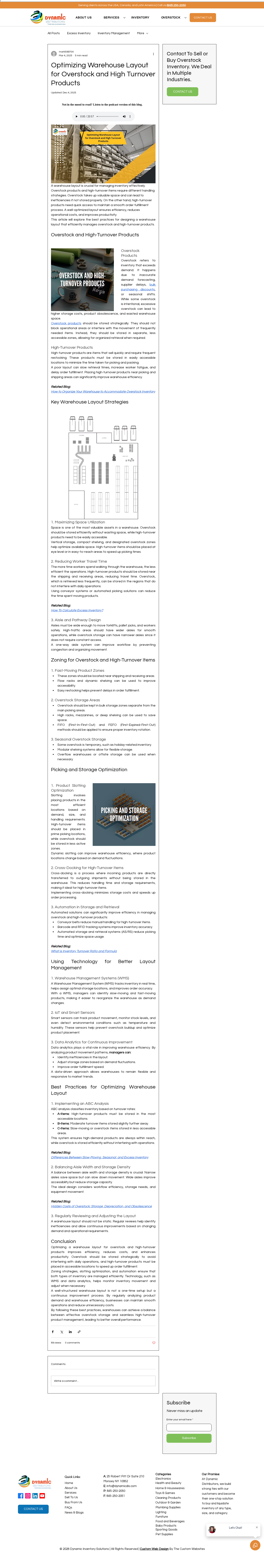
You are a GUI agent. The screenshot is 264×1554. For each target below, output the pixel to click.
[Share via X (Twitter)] (61, 1331)
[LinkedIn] (35, 1495)
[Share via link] (79, 1331)
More (140, 33)
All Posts (54, 33)
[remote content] (103, 104)
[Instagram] (28, 1495)
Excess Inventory (79, 33)
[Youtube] (42, 1495)
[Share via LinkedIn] (70, 1331)
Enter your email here (179, 1419)
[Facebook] (20, 1495)
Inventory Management (114, 33)
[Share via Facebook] (52, 1331)
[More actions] (153, 54)
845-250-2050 (116, 1491)
